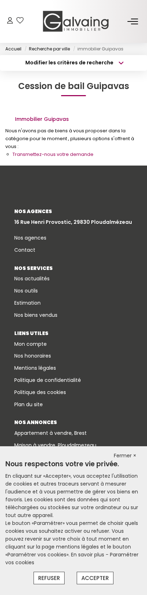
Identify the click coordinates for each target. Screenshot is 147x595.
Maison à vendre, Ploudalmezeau (55, 445)
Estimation (27, 302)
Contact (24, 250)
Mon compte (30, 344)
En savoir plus (88, 554)
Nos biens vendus (35, 315)
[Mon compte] (10, 21)
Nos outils (26, 290)
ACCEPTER (95, 578)
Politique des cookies (40, 392)
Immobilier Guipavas (42, 119)
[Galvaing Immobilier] (75, 21)
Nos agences (30, 237)
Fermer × (125, 455)
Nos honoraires (32, 355)
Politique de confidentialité (47, 380)
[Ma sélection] (20, 21)
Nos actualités (32, 278)
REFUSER (49, 578)
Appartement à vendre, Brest (50, 433)
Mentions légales (35, 368)
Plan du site (28, 404)
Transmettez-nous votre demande (52, 154)
